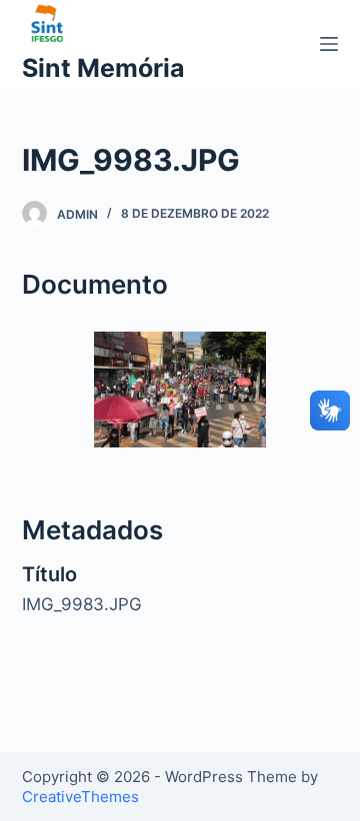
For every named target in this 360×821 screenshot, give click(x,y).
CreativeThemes (80, 796)
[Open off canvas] (329, 44)
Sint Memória (103, 68)
